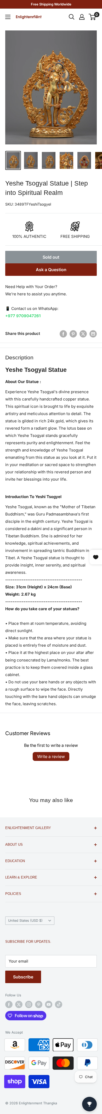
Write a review (51, 756)
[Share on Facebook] (63, 334)
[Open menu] (7, 17)
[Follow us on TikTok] (58, 1004)
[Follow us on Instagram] (28, 1004)
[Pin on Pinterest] (73, 334)
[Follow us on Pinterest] (38, 1004)
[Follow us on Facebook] (9, 1004)
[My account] (81, 17)
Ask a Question (51, 269)
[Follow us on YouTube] (48, 1004)
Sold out (51, 257)
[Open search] (72, 17)
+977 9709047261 (23, 315)
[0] (92, 17)
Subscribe (23, 976)
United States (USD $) (25, 920)
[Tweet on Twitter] (83, 334)
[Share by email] (93, 334)
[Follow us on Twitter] (18, 1004)
